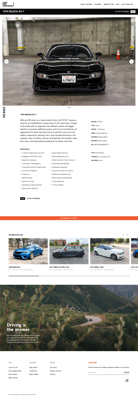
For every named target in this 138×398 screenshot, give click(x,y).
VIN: (92, 144)
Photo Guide (13, 374)
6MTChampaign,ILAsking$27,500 (61, 270)
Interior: (94, 141)
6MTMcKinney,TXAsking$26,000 (102, 270)
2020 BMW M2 (14, 267)
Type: (93, 153)
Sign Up (126, 372)
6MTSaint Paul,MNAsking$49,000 (21, 270)
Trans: (93, 133)
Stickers (53, 374)
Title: (93, 125)
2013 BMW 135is (97, 267)
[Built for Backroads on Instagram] (127, 380)
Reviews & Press (55, 371)
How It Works (86, 4)
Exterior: (94, 137)
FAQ (117, 4)
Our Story (53, 367)
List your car (127, 4)
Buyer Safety (33, 374)
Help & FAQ (33, 367)
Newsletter (109, 4)
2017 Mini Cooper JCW (59, 267)
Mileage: (94, 122)
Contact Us (33, 371)
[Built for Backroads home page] (8, 4)
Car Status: (95, 160)
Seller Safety (13, 378)
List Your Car (13, 367)
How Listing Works (15, 371)
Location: (94, 157)
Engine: (93, 129)
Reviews (98, 4)
